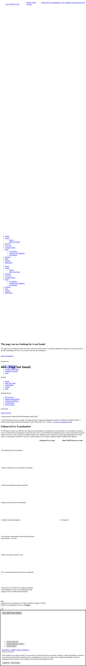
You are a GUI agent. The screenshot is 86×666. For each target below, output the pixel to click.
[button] (12, 4)
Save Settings (15, 663)
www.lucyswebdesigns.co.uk (62, 422)
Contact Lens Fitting (12, 369)
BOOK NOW (31, 2)
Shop (6, 373)
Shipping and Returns (12, 399)
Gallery (7, 387)
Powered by (15, 650)
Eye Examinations (11, 365)
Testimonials (9, 385)
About (7, 381)
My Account (9, 397)
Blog (6, 389)
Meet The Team (10, 383)
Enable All (6, 663)
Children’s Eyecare (11, 371)
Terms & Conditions (11, 401)
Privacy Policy (10, 405)
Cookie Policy (9, 403)
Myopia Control (10, 367)
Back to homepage (7, 356)
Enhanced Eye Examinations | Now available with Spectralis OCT (63, 2)
